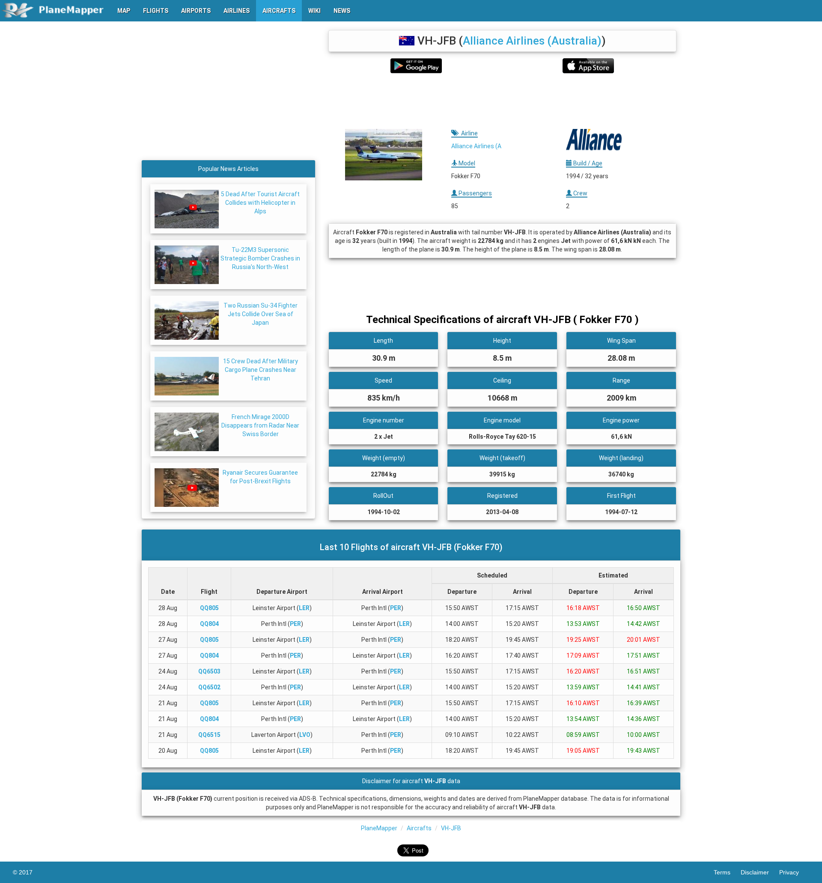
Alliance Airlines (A (476, 146)
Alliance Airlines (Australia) (532, 40)
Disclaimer (760, 872)
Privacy (794, 872)
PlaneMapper (379, 828)
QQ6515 (209, 734)
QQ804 (209, 623)
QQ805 (209, 608)
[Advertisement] (502, 101)
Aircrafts (419, 828)
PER (395, 608)
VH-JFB (451, 828)
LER (304, 608)
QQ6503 (209, 671)
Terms (727, 872)
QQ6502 (209, 687)
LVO (304, 734)
